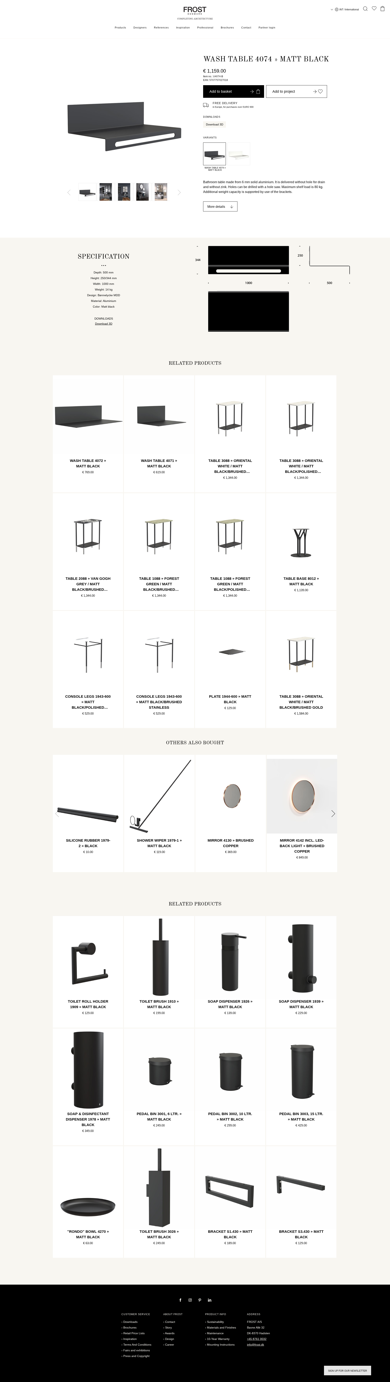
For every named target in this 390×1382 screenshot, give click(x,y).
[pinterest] (200, 1300)
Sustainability (215, 1321)
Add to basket (220, 91)
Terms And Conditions (137, 1344)
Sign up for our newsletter (347, 1370)
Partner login (267, 27)
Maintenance (215, 1333)
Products (120, 27)
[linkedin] (209, 1300)
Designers (140, 27)
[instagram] (190, 1300)
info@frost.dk (255, 1344)
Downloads (130, 1321)
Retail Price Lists (134, 1333)
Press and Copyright (136, 1356)
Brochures (227, 27)
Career (169, 1344)
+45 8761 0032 (256, 1339)
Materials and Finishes (221, 1327)
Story (168, 1327)
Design (169, 1339)
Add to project (283, 91)
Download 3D (214, 124)
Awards (169, 1333)
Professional (205, 27)
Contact (246, 27)
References (161, 27)
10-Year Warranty (218, 1339)
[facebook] (181, 1300)
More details (216, 206)
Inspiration (183, 27)
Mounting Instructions (221, 1344)
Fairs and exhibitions (136, 1350)
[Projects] (374, 9)
